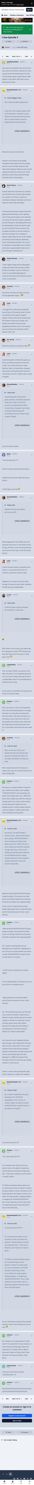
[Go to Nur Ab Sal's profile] (3, 340)
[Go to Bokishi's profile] (3, 47)
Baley (9, 454)
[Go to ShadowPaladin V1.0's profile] (3, 90)
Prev (7, 56)
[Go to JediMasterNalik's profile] (3, 62)
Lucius (9, 595)
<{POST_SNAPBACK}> (22, 131)
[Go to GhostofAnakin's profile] (3, 385)
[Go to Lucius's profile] (3, 595)
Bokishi (7, 47)
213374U (10, 286)
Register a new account (17, 1416)
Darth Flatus (11, 185)
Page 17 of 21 (16, 56)
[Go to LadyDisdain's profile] (3, 665)
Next (26, 56)
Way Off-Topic (22, 47)
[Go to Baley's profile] (3, 455)
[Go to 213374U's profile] (3, 287)
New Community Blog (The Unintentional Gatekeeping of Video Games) (13, 29)
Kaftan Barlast (12, 258)
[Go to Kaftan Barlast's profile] (3, 259)
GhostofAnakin (12, 384)
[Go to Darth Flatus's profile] (3, 186)
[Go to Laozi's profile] (3, 304)
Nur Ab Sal (10, 339)
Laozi (8, 303)
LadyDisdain (11, 665)
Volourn (9, 701)
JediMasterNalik (12, 62)
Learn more (4, 3)
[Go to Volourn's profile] (3, 702)
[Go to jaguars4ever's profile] (3, 1366)
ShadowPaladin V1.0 (14, 90)
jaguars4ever (11, 1365)
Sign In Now (17, 1421)
